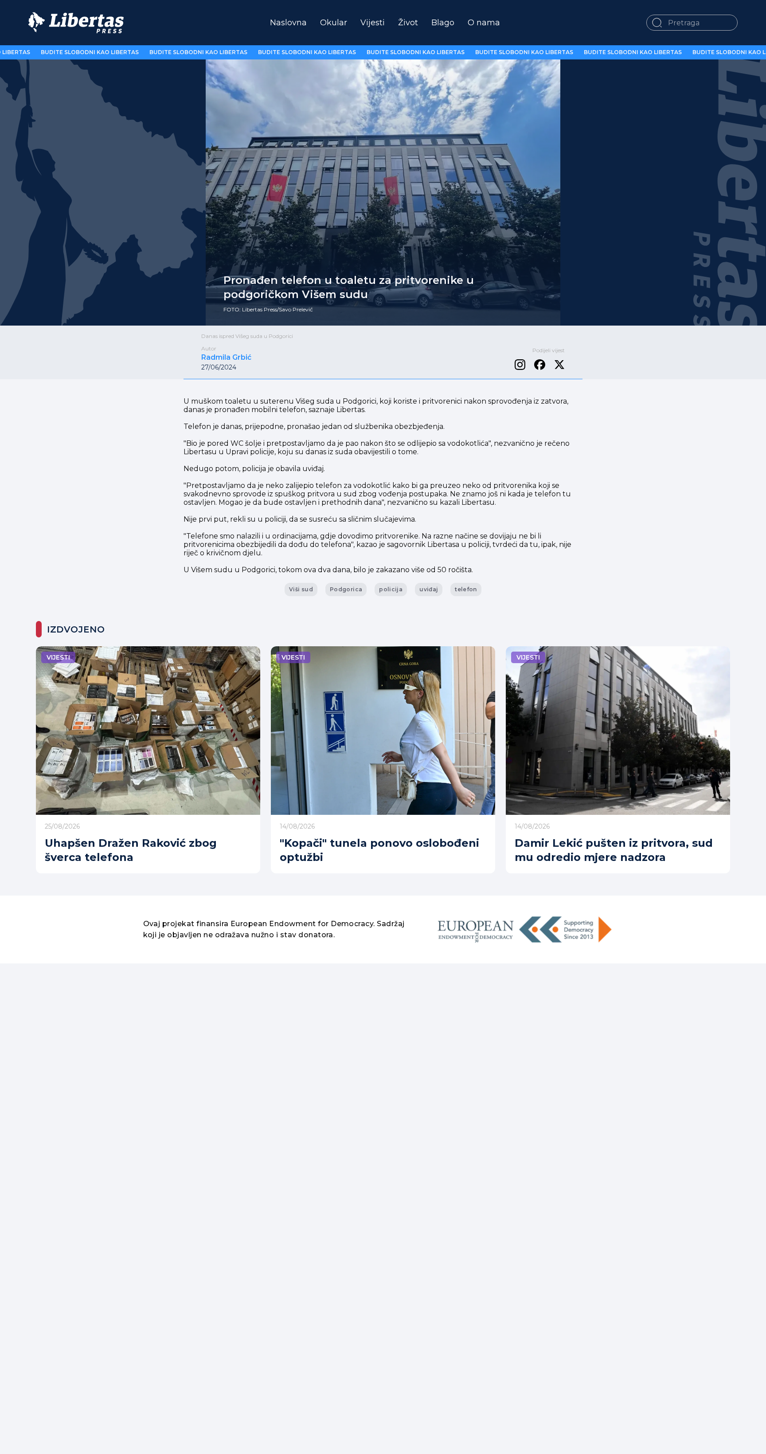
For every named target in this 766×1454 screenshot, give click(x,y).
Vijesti (372, 23)
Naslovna (288, 23)
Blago (442, 23)
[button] (657, 22)
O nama (484, 23)
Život (408, 23)
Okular (333, 23)
